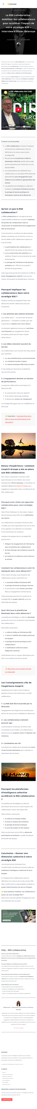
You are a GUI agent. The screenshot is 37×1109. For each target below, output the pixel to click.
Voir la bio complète (19, 1028)
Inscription (7, 1099)
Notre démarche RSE (6, 1084)
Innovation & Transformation (18, 10)
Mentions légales (5, 1082)
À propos (3, 1072)
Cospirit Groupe (21, 486)
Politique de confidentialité (7, 1076)
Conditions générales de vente (7, 1078)
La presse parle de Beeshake (7, 1074)
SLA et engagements (6, 1080)
